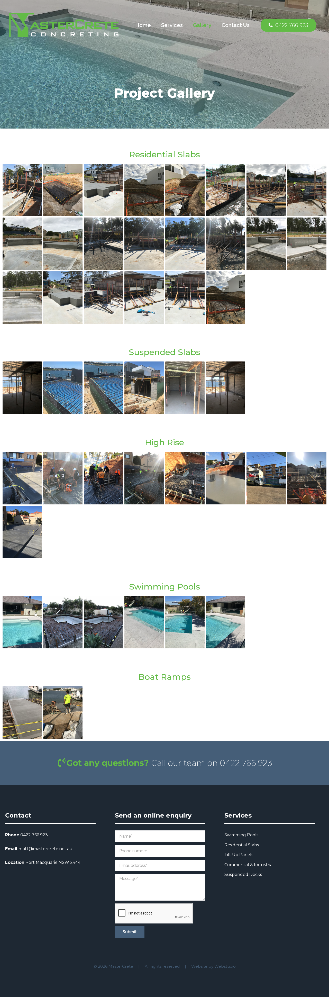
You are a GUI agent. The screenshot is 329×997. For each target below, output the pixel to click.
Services (172, 25)
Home (143, 25)
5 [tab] (174, 124)
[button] (288, 25)
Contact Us (236, 25)
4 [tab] (169, 124)
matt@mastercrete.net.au (45, 848)
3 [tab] (164, 124)
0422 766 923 (34, 834)
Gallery (202, 25)
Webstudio (225, 966)
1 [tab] (154, 124)
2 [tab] (159, 124)
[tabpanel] (164, 64)
